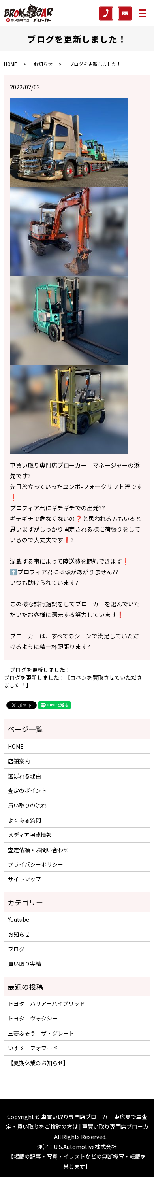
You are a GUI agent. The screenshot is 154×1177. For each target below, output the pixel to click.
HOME (10, 63)
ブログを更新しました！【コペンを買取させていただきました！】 (73, 681)
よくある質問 (24, 820)
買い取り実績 (24, 964)
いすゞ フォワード (33, 1048)
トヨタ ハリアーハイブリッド (46, 1003)
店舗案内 (19, 761)
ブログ (16, 949)
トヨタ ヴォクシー (33, 1018)
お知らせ (43, 63)
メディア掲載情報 (30, 835)
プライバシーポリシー (35, 864)
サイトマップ (24, 879)
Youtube (18, 919)
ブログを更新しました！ (40, 669)
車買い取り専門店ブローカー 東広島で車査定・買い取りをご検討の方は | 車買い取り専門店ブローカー (77, 1126)
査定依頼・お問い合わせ (38, 850)
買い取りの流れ (27, 805)
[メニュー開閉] (142, 13)
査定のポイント (27, 790)
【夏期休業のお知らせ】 (38, 1063)
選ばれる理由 (24, 776)
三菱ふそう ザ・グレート (41, 1033)
